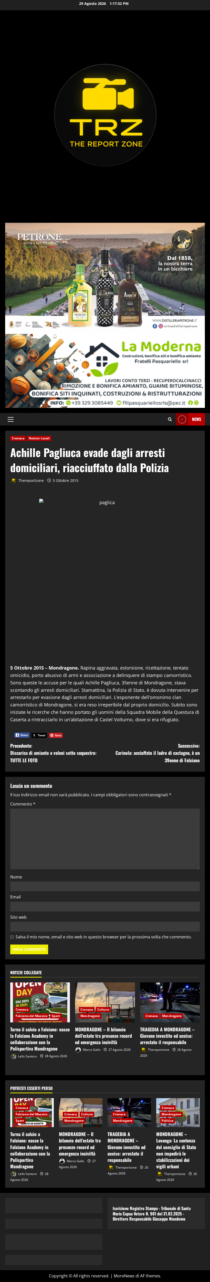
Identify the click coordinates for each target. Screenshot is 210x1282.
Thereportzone (30, 480)
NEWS (196, 419)
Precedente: (53, 753)
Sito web (18, 917)
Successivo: (158, 753)
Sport (56, 1016)
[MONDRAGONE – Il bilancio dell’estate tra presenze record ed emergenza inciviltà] (105, 1002)
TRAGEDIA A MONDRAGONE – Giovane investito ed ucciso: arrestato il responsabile (167, 1035)
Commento (22, 804)
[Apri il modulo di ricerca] (170, 419)
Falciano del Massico (31, 1016)
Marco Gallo (91, 1049)
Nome (16, 877)
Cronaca (18, 438)
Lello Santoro (27, 1056)
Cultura (103, 1009)
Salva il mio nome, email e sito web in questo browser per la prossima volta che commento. (104, 937)
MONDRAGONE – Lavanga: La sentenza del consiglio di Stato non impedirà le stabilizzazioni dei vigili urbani (176, 1150)
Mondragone (90, 1016)
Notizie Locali (39, 438)
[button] (10, 419)
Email (15, 897)
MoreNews (124, 1276)
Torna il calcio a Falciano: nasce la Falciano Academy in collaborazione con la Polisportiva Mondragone (40, 1039)
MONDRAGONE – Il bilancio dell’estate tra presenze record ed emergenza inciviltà (103, 1035)
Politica (167, 1120)
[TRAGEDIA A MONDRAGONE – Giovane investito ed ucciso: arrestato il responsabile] (170, 1002)
